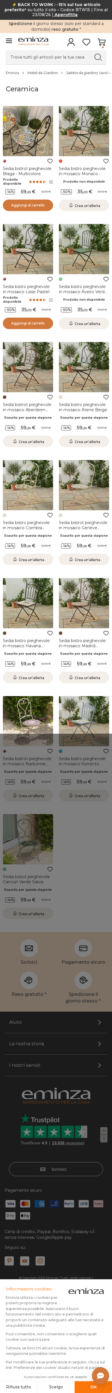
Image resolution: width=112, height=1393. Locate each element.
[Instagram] (40, 1261)
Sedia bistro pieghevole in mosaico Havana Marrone (26, 646)
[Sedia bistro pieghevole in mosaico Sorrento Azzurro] (84, 721)
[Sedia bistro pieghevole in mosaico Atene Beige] (84, 367)
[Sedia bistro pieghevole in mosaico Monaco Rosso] (84, 131)
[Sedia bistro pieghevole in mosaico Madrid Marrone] (84, 603)
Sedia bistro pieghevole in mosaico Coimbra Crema (26, 528)
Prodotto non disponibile (84, 181)
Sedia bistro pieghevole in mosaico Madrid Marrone (82, 646)
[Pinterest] (9, 1261)
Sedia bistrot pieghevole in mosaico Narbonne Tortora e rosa (27, 764)
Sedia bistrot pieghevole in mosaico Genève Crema (83, 528)
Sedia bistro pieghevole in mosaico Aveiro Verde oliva (83, 292)
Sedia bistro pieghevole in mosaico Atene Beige (83, 407)
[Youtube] (24, 1261)
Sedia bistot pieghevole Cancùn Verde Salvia (26, 879)
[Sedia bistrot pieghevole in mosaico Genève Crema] (84, 485)
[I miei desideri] (86, 44)
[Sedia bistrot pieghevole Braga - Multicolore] (28, 131)
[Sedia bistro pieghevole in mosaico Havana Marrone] (28, 603)
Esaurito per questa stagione (28, 418)
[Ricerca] (98, 57)
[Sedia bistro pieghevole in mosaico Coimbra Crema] (28, 485)
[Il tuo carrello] (101, 44)
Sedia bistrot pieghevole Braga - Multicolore (27, 171)
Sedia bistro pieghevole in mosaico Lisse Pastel (26, 289)
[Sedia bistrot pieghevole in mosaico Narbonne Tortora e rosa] (28, 721)
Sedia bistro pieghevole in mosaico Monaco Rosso (82, 173)
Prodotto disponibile (12, 182)
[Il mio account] (71, 44)
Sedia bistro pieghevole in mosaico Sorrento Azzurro (82, 764)
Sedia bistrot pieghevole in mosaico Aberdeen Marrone (27, 410)
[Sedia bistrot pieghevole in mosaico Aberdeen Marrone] (28, 367)
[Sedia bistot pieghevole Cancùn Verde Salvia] (28, 839)
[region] (56, 72)
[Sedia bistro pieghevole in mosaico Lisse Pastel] (28, 249)
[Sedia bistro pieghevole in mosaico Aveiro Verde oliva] (84, 249)
